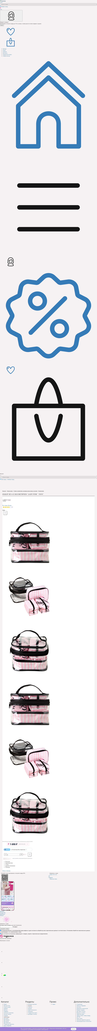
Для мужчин (6, 1020)
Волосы (5, 1010)
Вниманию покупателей (82, 1008)
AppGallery (2, 914)
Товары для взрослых (9, 1024)
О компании (79, 1004)
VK (49, 876)
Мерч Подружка (7, 1025)
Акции (53, 1004)
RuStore (2, 915)
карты (32, 1012)
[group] (7, 507)
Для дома (6, 1018)
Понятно (73, 1029)
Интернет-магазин (32, 1004)
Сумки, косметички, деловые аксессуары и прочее (25, 491)
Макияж (6, 1008)
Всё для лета (7, 1005)
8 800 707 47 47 (53, 874)
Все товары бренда (6, 505)
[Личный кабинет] (11, 15)
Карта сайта (79, 1018)
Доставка (32, 1014)
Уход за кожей (7, 1007)
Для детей (6, 1021)
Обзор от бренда (6, 870)
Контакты (79, 1007)
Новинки (30, 1007)
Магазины (30, 1011)
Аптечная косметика (8, 1012)
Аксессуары (10, 491)
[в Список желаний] (5, 513)
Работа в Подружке (81, 1005)
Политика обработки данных (83, 1020)
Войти (2, 25)
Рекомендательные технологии (84, 1021)
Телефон (15, 926)
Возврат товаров (80, 1010)
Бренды (6, 1027)
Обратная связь (53, 879)
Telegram (50, 877)
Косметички (41, 491)
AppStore (2, 911)
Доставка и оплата (81, 1011)
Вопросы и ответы (81, 1012)
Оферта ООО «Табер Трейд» (83, 1015)
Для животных (7, 1022)
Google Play (2, 912)
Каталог (4, 491)
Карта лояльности (32, 1010)
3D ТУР (78, 1017)
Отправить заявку (5, 928)
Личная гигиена (7, 1014)
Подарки (6, 1015)
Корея (5, 1004)
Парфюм (6, 1011)
